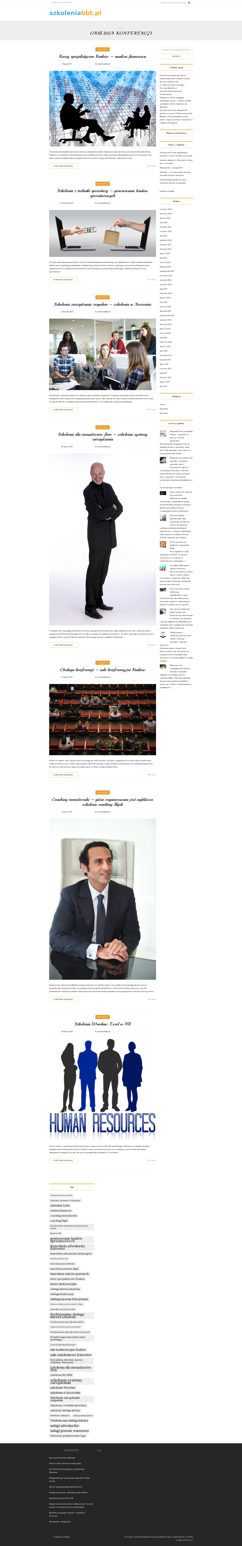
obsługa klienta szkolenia (65, 1289)
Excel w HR (55, 1233)
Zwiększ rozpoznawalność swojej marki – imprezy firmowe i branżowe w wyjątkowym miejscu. (176, 119)
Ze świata (164, 413)
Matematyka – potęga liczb (171, 168)
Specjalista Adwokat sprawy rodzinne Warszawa (66, 1361)
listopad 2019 (165, 311)
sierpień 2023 (165, 227)
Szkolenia (102, 49)
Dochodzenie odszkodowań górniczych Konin (69, 1227)
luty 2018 (163, 351)
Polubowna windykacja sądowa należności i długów (66, 1304)
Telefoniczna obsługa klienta (69, 1420)
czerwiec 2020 (166, 284)
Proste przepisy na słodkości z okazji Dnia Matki (179, 545)
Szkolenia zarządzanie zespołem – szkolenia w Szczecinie (102, 304)
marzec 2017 (165, 382)
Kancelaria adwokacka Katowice (67, 1247)
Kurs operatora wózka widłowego (62, 1458)
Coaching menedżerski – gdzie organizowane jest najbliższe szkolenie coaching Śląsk (102, 802)
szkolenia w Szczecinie (65, 1392)
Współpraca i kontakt (62, 3)
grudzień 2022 (166, 240)
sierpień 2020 (165, 280)
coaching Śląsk (59, 1220)
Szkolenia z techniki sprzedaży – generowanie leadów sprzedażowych (102, 193)
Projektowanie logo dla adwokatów (67, 1322)
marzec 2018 (165, 346)
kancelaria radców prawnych (69, 1274)
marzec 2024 (165, 218)
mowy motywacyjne (63, 1284)
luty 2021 (163, 258)
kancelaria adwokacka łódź (59, 1259)
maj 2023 (163, 236)
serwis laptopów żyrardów (171, 487)
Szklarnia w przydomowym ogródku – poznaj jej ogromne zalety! (181, 461)
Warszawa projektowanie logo (68, 1435)
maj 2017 (163, 373)
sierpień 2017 (165, 360)
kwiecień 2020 (166, 293)
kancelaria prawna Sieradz (62, 1263)
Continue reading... (63, 166)
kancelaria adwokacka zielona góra (71, 1253)
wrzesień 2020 (166, 275)
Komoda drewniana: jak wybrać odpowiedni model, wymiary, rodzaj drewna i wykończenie (174, 78)
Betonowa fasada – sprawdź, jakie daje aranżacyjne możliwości (179, 518)
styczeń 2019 (165, 333)
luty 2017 (163, 386)
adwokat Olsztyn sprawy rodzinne (61, 1195)
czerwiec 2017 (166, 368)
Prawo (162, 404)
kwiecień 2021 (165, 249)
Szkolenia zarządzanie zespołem (65, 1399)
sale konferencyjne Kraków (68, 1349)
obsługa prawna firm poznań (69, 1299)
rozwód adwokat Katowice (63, 1344)
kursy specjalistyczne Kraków (67, 1278)
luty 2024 (163, 222)
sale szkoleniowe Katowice (71, 1355)
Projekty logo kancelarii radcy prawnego (67, 1338)
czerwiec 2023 (166, 231)
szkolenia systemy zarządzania (66, 1381)
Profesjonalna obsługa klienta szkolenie (67, 1315)
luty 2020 (164, 302)
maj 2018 (163, 337)
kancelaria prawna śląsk (64, 1268)
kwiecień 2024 (166, 213)
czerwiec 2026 (166, 209)
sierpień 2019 (165, 320)
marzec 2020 (165, 298)
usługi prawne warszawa (69, 1431)
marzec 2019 (165, 329)
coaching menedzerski (63, 1215)
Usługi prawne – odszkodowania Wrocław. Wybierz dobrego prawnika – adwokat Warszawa (175, 638)
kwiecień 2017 (165, 377)
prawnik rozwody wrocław (62, 1309)
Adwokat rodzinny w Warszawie (65, 1200)
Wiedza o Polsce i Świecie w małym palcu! (65, 1463)
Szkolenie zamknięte (60, 1415)
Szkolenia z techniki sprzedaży (68, 1405)
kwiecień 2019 (166, 324)
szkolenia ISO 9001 (61, 1375)
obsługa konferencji (61, 1294)
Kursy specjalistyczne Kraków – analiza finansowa (102, 56)
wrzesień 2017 (166, 355)
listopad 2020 (165, 267)
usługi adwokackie (64, 1425)
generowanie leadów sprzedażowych (66, 1239)
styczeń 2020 (165, 306)
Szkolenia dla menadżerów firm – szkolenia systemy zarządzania (102, 437)
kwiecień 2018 (166, 342)
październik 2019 (167, 315)
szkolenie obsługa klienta (65, 1410)
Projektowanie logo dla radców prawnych (70, 1332)
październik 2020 (167, 271)
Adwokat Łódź (60, 1205)
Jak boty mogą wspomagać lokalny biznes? (65, 1487)
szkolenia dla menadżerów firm (70, 1369)
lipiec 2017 (164, 364)
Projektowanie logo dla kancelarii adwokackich (65, 1327)
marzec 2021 (165, 253)
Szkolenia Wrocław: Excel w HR (102, 1024)
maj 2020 (163, 289)
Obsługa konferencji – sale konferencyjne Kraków (102, 670)
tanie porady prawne (83, 1415)
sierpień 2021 (165, 244)
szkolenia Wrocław (62, 1387)
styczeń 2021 (165, 262)
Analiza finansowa (60, 1210)
